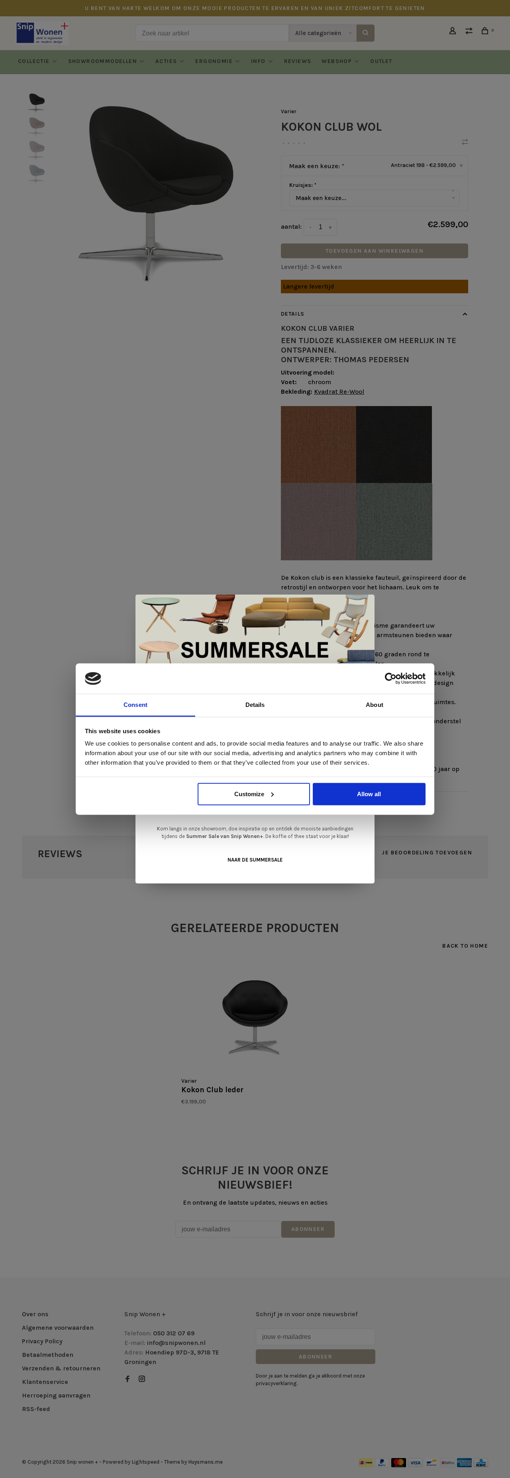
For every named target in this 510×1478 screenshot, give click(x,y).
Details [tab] (255, 704)
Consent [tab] (135, 704)
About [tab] (374, 704)
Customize (249, 794)
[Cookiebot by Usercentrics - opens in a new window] (391, 679)
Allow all (369, 794)
